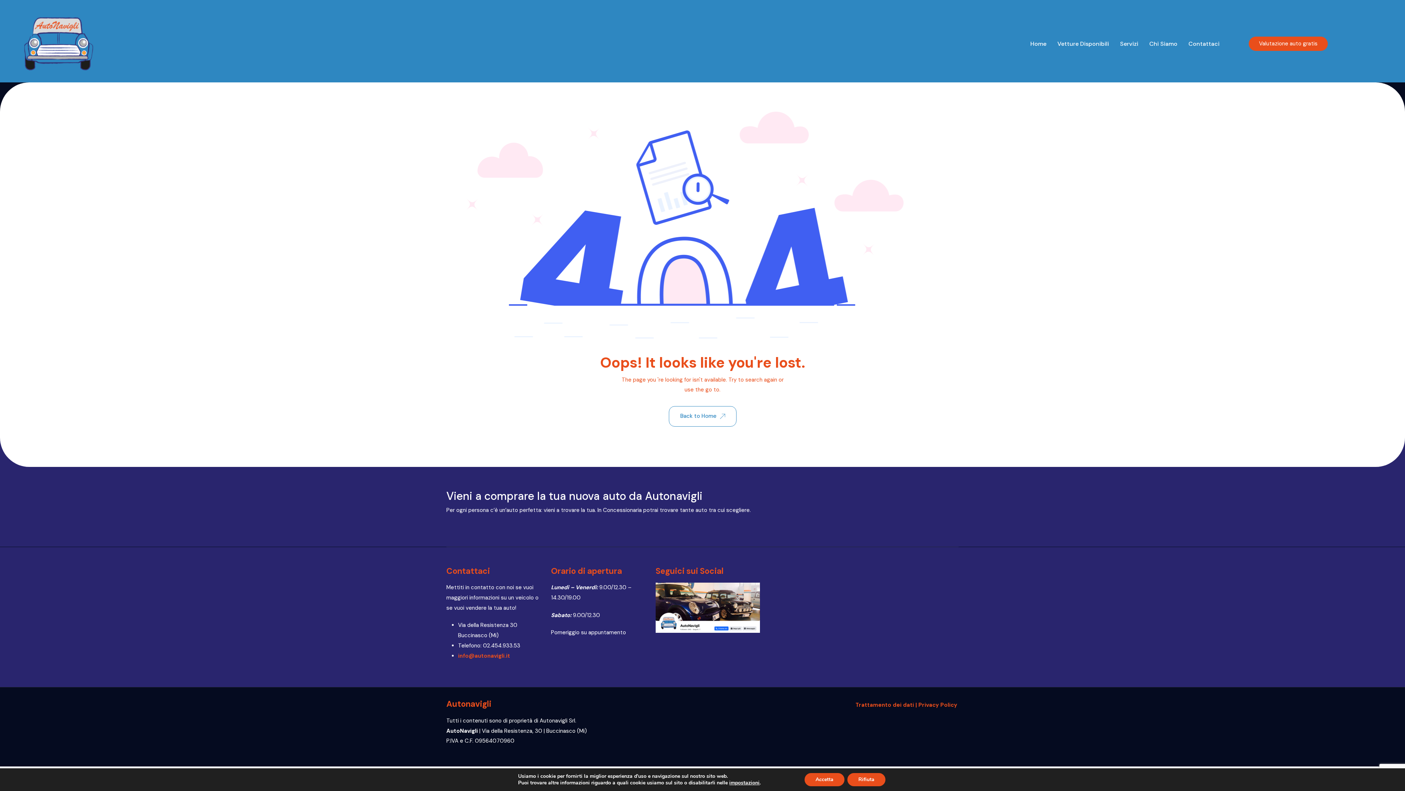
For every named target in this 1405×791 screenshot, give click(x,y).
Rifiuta (866, 779)
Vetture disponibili (1083, 44)
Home (1038, 44)
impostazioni (744, 783)
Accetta (824, 779)
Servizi (1129, 44)
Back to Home (698, 416)
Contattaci (1203, 44)
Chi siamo (1163, 44)
